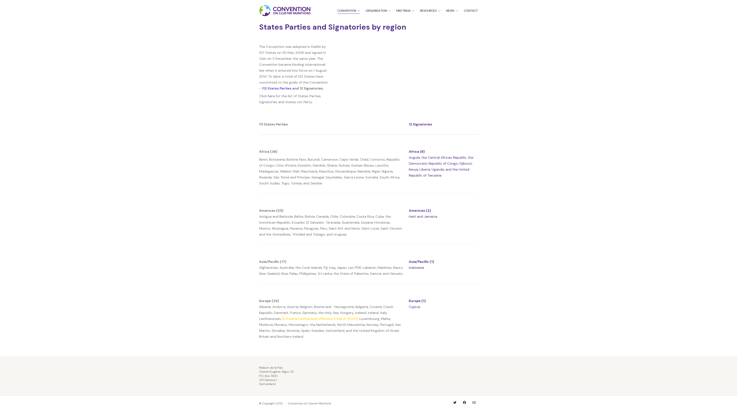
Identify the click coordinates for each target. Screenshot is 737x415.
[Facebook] (464, 402)
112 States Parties (277, 88)
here (271, 96)
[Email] (474, 402)
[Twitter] (455, 402)
